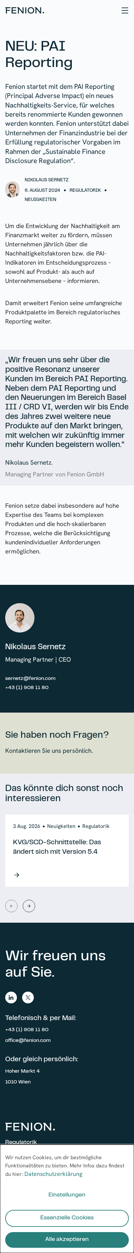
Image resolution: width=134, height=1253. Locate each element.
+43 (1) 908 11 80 (26, 687)
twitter (28, 997)
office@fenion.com (28, 1040)
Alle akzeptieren (67, 1239)
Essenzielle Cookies (67, 1218)
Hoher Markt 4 (22, 1071)
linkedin (11, 997)
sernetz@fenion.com (30, 678)
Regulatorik (21, 1142)
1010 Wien (18, 1082)
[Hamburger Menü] (124, 10)
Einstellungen (67, 1195)
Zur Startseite (24, 10)
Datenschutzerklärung (53, 1174)
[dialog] (67, 1199)
